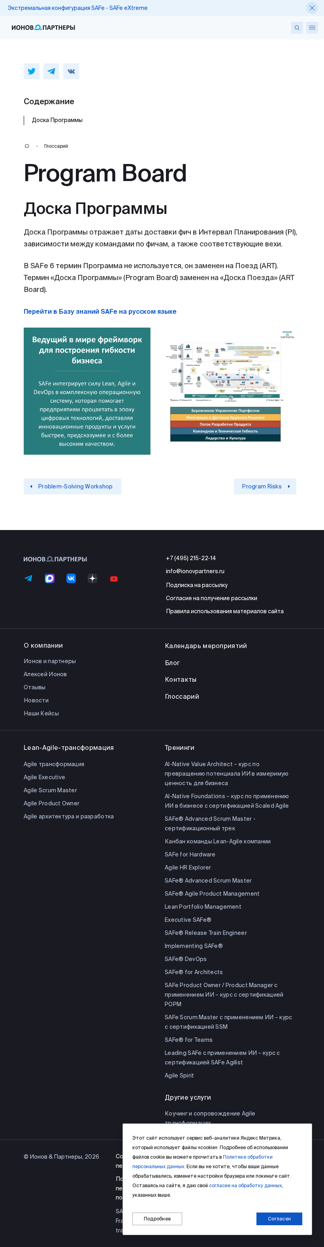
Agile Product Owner (51, 803)
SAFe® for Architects (194, 972)
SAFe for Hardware (190, 854)
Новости (36, 700)
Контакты (181, 679)
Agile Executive (44, 777)
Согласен (279, 1218)
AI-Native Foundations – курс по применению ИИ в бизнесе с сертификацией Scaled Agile (227, 801)
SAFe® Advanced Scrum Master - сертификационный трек (210, 823)
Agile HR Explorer (188, 867)
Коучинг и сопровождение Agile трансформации (210, 1118)
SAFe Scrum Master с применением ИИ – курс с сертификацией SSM (228, 1022)
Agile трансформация (54, 764)
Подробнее (157, 1218)
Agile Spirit (179, 1075)
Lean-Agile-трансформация (69, 747)
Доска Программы (57, 120)
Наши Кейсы (41, 713)
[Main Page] (27, 146)
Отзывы (35, 687)
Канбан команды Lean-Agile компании (218, 841)
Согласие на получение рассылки (211, 598)
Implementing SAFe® (194, 946)
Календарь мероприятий (206, 645)
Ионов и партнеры (50, 661)
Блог (172, 662)
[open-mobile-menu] (312, 28)
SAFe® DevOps (186, 959)
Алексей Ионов (45, 674)
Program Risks (262, 486)
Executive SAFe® (188, 920)
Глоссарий (56, 146)
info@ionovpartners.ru (195, 571)
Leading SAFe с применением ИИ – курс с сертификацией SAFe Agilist (222, 1058)
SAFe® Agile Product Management (212, 893)
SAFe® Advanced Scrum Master (208, 880)
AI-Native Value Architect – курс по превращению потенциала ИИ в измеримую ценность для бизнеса (226, 773)
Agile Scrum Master (50, 790)
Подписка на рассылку (197, 585)
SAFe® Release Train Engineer (206, 933)
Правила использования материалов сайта (225, 611)
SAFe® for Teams (189, 1040)
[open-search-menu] (297, 28)
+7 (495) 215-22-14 (191, 558)
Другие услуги (188, 1097)
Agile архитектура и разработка (69, 816)
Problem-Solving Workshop (75, 486)
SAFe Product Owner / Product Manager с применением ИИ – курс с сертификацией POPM (224, 994)
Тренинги (180, 747)
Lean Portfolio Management (203, 907)
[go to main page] (43, 27)
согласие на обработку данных (245, 1185)
